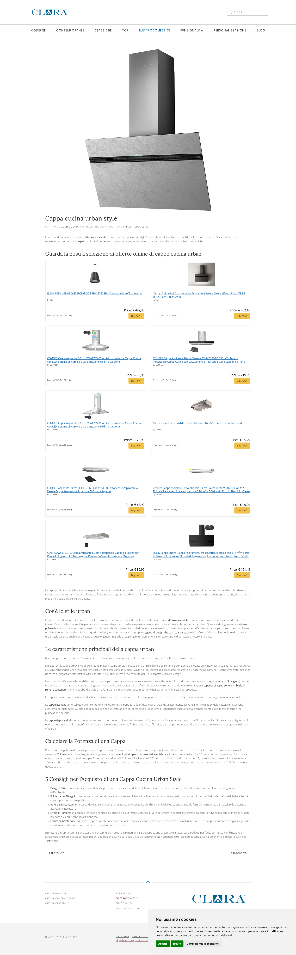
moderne (38, 30)
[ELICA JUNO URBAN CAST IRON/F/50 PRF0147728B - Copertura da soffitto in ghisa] (95, 272)
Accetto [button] (162, 943)
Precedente (56, 853)
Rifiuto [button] (177, 943)
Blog (261, 30)
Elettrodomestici (154, 30)
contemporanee (70, 30)
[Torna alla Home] (49, 12)
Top (125, 30)
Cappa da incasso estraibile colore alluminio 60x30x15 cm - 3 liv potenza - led (197, 423)
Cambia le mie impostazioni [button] (203, 943)
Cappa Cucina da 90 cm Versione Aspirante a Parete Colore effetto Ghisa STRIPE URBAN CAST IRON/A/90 (199, 295)
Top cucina (123, 893)
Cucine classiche (57, 903)
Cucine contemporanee (60, 898)
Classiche (103, 30)
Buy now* (136, 315)
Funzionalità (191, 30)
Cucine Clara (70, 226)
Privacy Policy (142, 936)
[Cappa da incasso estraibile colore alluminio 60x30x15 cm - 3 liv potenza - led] (201, 404)
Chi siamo (122, 936)
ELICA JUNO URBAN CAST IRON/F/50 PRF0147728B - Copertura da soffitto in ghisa (95, 293)
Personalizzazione (230, 30)
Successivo (239, 853)
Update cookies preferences (132, 940)
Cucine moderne (55, 893)
